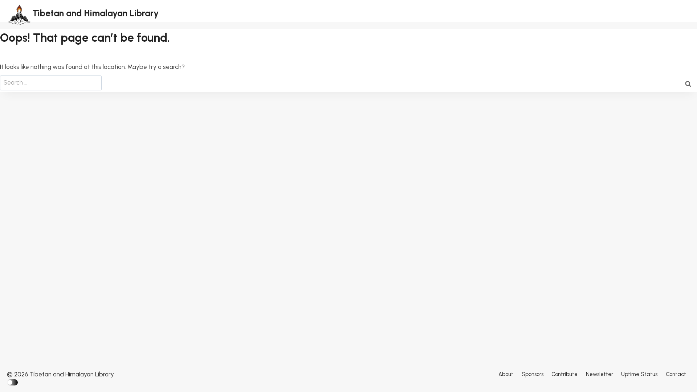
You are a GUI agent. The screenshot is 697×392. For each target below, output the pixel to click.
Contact (676, 374)
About (505, 374)
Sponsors (532, 374)
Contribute (564, 374)
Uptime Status (639, 374)
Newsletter (599, 374)
